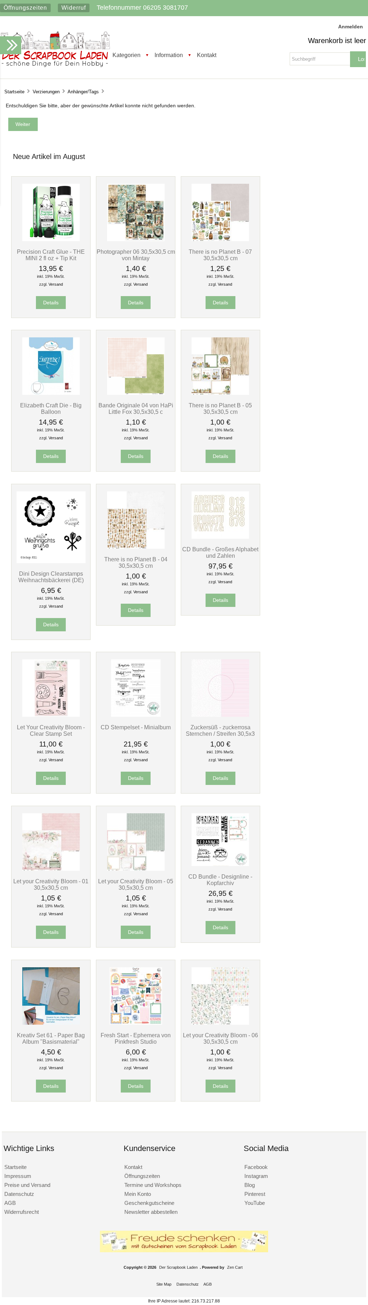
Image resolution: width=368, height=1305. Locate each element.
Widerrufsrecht (21, 1212)
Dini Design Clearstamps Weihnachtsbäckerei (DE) (51, 576)
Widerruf (73, 8)
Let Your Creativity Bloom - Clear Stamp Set (51, 730)
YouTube (254, 1203)
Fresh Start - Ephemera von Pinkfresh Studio (136, 1038)
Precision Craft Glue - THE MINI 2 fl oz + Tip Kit (51, 254)
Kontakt (206, 55)
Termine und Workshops (152, 1185)
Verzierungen (46, 91)
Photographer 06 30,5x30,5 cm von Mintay (136, 254)
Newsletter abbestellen (151, 1212)
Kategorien (126, 55)
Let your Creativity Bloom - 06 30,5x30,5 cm (220, 1038)
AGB (10, 1203)
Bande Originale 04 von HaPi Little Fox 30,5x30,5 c (135, 408)
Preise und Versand (27, 1185)
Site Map (163, 1284)
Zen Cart (235, 1267)
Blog (249, 1185)
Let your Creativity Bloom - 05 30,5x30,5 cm (135, 884)
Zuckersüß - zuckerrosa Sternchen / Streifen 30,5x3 (220, 730)
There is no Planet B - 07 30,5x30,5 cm (220, 254)
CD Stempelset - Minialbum (136, 727)
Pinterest (254, 1194)
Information (169, 55)
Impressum (17, 1176)
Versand (56, 284)
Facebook (256, 1167)
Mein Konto (137, 1194)
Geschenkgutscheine (149, 1203)
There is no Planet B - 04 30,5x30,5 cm (135, 562)
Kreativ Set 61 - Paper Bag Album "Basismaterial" (51, 1038)
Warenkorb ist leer (337, 41)
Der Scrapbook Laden (178, 1267)
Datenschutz (19, 1194)
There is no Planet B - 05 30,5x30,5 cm (220, 408)
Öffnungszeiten (25, 8)
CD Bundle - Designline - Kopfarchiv (220, 879)
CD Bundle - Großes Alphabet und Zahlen (220, 552)
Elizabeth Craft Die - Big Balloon (51, 408)
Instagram (256, 1176)
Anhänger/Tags (83, 91)
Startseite (14, 91)
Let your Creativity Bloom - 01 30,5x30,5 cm (50, 884)
